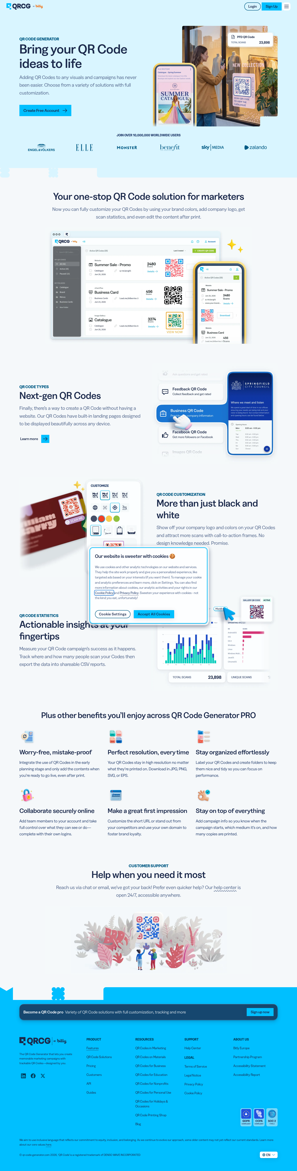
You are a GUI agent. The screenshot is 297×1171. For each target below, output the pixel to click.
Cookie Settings (112, 614)
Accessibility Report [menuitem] (246, 1075)
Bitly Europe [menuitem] (241, 1048)
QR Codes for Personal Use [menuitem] (153, 1092)
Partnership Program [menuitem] (247, 1057)
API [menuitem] (88, 1084)
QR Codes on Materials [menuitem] (150, 1057)
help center (225, 887)
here (48, 1144)
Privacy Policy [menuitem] (193, 1084)
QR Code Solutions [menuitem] (99, 1057)
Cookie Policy (104, 593)
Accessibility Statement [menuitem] (249, 1066)
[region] (148, 585)
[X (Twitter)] (43, 1076)
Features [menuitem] (92, 1048)
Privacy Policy (129, 593)
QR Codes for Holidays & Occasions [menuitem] (151, 1103)
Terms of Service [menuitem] (195, 1066)
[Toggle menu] (286, 6)
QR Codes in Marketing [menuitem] (150, 1048)
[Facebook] (33, 1076)
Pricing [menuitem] (91, 1066)
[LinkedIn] (23, 1076)
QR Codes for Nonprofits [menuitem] (151, 1084)
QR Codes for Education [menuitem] (151, 1075)
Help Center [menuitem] (192, 1048)
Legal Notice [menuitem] (192, 1075)
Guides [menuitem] (91, 1092)
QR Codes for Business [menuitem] (150, 1066)
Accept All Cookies (154, 614)
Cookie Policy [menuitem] (193, 1093)
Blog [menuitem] (138, 1124)
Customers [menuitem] (94, 1075)
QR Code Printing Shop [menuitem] (150, 1115)
